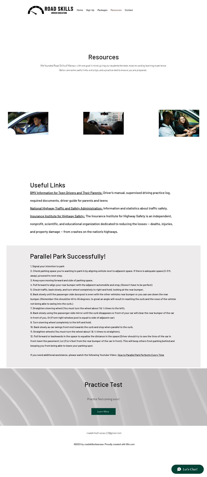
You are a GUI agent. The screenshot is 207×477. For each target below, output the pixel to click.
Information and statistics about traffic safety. (135, 208)
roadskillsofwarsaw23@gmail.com (104, 433)
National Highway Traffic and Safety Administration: (66, 208)
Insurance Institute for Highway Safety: (57, 216)
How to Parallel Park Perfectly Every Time (141, 354)
